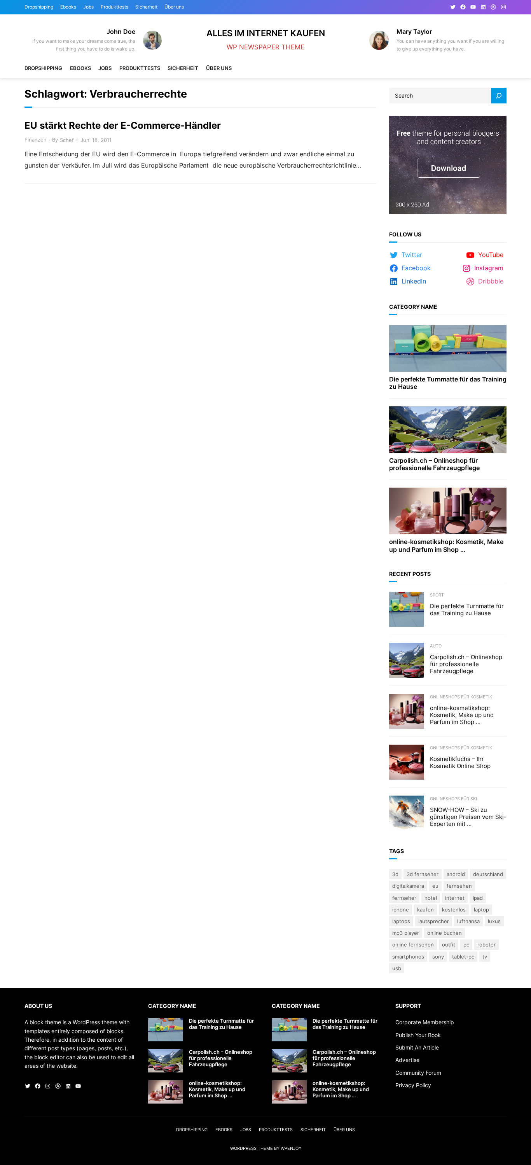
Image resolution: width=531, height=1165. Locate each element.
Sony (438, 956)
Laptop (481, 909)
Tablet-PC (463, 956)
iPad (478, 898)
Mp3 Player (405, 933)
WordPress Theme (251, 1148)
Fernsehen (459, 886)
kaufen (425, 909)
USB (396, 968)
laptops (401, 921)
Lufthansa (468, 921)
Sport (437, 595)
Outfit (448, 944)
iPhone (400, 909)
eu (435, 886)
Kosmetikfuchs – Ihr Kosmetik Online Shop (460, 763)
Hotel (430, 898)
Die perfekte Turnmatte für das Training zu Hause (448, 383)
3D (395, 874)
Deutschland (488, 874)
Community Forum (418, 1072)
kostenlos (454, 909)
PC (466, 944)
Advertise (407, 1060)
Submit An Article (417, 1047)
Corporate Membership (424, 1022)
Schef (67, 140)
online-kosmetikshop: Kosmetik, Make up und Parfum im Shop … (446, 545)
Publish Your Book (418, 1035)
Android (456, 874)
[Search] (499, 95)
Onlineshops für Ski (453, 798)
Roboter (486, 944)
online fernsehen (413, 944)
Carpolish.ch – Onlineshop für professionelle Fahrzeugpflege (434, 464)
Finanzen (35, 139)
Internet (455, 898)
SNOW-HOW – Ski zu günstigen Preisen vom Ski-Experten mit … (468, 816)
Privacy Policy (413, 1085)
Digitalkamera (408, 886)
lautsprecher (433, 921)
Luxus (494, 921)
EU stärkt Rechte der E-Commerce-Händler (122, 125)
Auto (436, 646)
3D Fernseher (422, 874)
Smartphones (408, 956)
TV (484, 956)
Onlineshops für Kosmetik (461, 697)
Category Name (413, 306)
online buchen (444, 933)
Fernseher (404, 898)
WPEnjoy (291, 1148)
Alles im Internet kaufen (265, 33)
